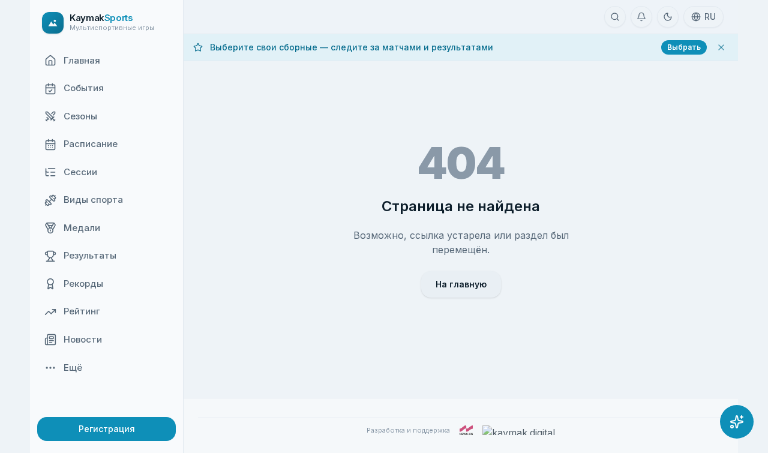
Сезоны (80, 116)
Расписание (91, 144)
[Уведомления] (641, 17)
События (84, 88)
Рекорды (83, 283)
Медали (82, 227)
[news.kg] (466, 430)
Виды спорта (93, 200)
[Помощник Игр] (737, 422)
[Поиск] (615, 17)
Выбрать (684, 47)
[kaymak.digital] (518, 430)
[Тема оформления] (668, 17)
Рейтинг (82, 311)
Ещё (73, 367)
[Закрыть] (721, 47)
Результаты (90, 256)
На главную (461, 284)
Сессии (80, 172)
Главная (82, 60)
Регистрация (107, 429)
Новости (83, 339)
